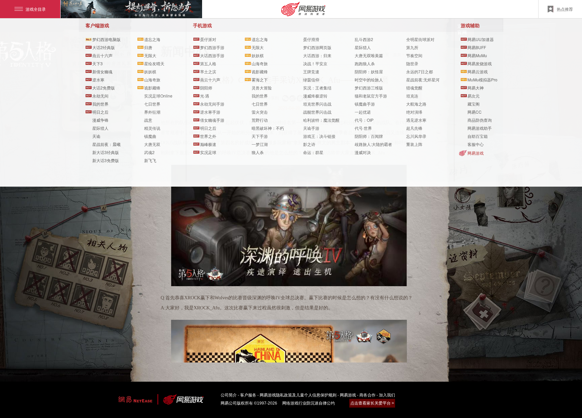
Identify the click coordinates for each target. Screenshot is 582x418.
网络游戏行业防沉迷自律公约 (308, 403)
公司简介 (229, 395)
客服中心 (475, 144)
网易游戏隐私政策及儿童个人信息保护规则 (298, 395)
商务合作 (367, 395)
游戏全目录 (36, 9)
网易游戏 (475, 153)
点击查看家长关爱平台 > (372, 403)
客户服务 (248, 395)
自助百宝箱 (477, 136)
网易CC (474, 112)
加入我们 (387, 395)
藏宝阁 (473, 104)
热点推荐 (565, 9)
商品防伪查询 (479, 120)
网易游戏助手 (479, 128)
